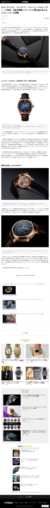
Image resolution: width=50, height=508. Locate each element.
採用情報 (44, 502)
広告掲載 (40, 502)
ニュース (7, 18)
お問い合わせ (21, 502)
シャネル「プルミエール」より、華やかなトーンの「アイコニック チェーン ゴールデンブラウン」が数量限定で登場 (12, 361)
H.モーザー (4, 22)
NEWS (6, 15)
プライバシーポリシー (33, 502)
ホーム (2, 15)
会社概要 (16, 502)
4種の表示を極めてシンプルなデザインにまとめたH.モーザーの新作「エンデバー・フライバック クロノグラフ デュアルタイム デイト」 (34, 432)
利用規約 (26, 502)
